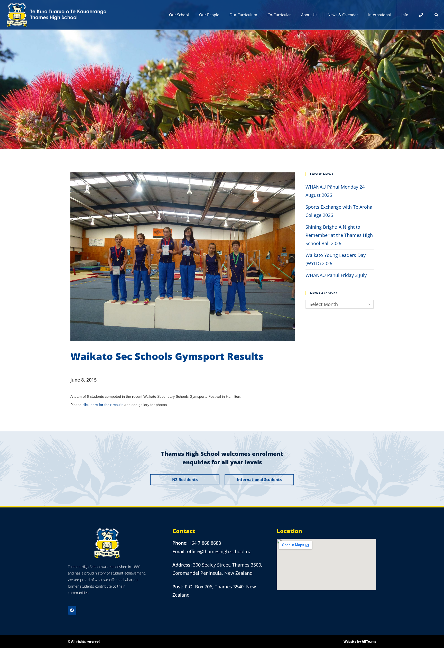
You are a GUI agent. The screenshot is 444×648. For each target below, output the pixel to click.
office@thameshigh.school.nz (219, 551)
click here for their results (102, 405)
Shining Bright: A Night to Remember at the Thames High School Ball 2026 (339, 235)
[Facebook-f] (72, 610)
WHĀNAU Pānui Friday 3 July (336, 275)
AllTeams (369, 641)
